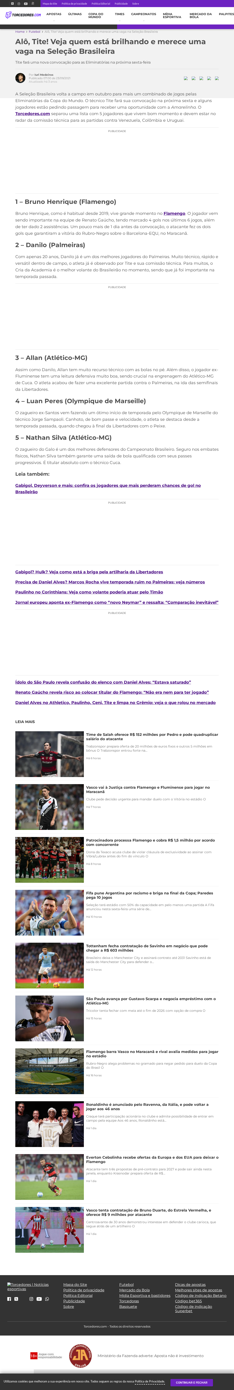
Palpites (226, 14)
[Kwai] (33, 3)
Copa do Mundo (95, 15)
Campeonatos (143, 14)
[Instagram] (19, 3)
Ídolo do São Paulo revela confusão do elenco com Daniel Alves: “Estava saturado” (103, 682)
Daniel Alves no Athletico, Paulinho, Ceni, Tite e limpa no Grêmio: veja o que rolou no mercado (115, 702)
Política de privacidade (74, 3)
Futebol (34, 31)
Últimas (75, 14)
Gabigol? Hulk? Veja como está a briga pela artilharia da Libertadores (89, 572)
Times (119, 14)
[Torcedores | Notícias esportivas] (23, 15)
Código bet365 (188, 1301)
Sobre (135, 3)
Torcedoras (129, 1301)
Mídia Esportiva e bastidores (144, 1295)
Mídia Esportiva (172, 15)
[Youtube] (25, 3)
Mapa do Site (50, 3)
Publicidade (121, 3)
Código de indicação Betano (200, 1295)
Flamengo (174, 213)
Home (20, 31)
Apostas (53, 14)
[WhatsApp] (47, 1299)
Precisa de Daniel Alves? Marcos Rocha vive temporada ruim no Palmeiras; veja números (110, 582)
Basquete (128, 1306)
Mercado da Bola (201, 15)
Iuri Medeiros (44, 74)
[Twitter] (12, 3)
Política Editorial (101, 3)
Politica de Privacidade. (150, 1381)
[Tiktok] (23, 1300)
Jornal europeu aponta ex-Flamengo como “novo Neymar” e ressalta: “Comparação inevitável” (116, 602)
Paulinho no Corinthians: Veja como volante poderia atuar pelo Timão (89, 592)
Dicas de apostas (190, 1284)
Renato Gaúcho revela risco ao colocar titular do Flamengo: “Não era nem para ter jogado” (112, 692)
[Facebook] (7, 3)
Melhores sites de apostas (198, 1290)
